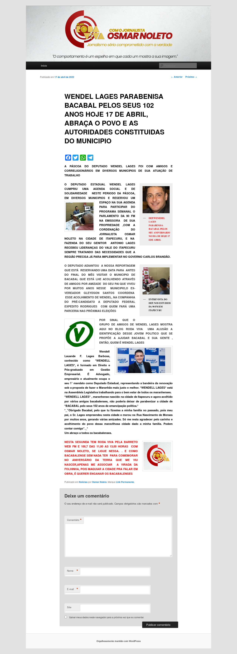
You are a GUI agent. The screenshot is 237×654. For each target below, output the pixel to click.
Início (44, 65)
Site (69, 607)
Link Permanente (125, 482)
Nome (72, 571)
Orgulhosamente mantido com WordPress (118, 641)
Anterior (177, 76)
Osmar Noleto (99, 482)
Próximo (191, 76)
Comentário (74, 520)
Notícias (83, 482)
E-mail (72, 589)
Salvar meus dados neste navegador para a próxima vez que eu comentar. (106, 617)
